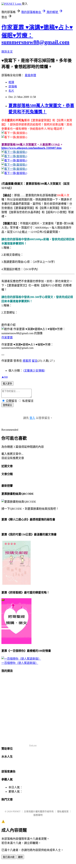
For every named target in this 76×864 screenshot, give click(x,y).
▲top (4, 376)
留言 (34, 360)
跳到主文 (7, 51)
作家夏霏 (7, 337)
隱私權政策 (63, 811)
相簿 (11, 82)
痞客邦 (27, 360)
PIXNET (17, 811)
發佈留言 (7, 405)
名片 (11, 90)
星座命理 (30, 75)
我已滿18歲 (8, 857)
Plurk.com (33, 745)
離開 (20, 857)
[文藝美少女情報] (34, 370)
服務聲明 (38, 815)
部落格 (12, 86)
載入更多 (7, 383)
